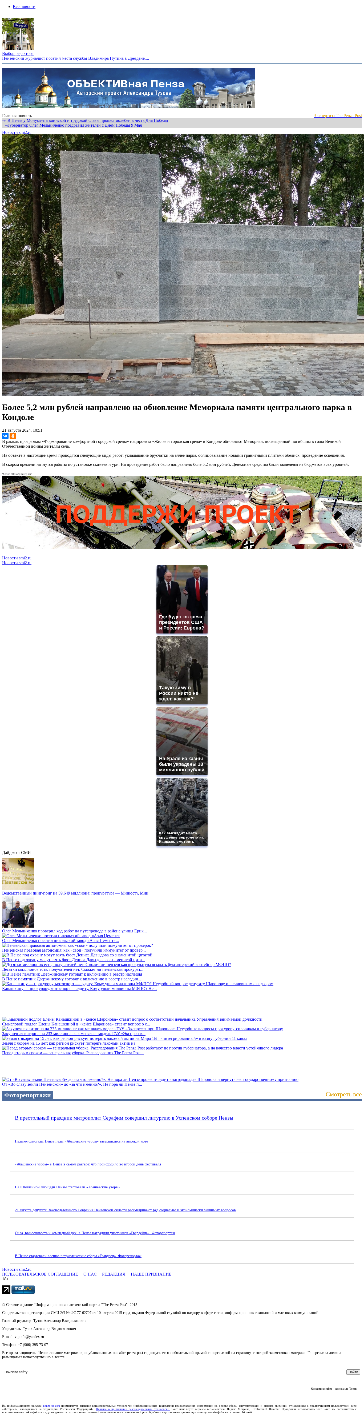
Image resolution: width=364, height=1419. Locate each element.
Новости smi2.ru (16, 132)
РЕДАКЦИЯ (114, 1274)
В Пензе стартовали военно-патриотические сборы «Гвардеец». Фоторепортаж (78, 1256)
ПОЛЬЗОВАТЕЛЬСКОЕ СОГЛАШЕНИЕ (40, 1274)
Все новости (24, 6)
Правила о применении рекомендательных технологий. (133, 1408)
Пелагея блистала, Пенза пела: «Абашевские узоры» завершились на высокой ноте (81, 1141)
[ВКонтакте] (5, 436)
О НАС (90, 1274)
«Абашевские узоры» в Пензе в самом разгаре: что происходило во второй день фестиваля (88, 1164)
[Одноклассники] (13, 436)
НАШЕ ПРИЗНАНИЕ (151, 1274)
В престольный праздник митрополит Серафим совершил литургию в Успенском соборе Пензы (124, 1118)
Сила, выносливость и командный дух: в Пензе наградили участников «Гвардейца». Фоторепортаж (95, 1233)
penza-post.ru (51, 1405)
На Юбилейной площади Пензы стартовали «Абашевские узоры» (67, 1187)
